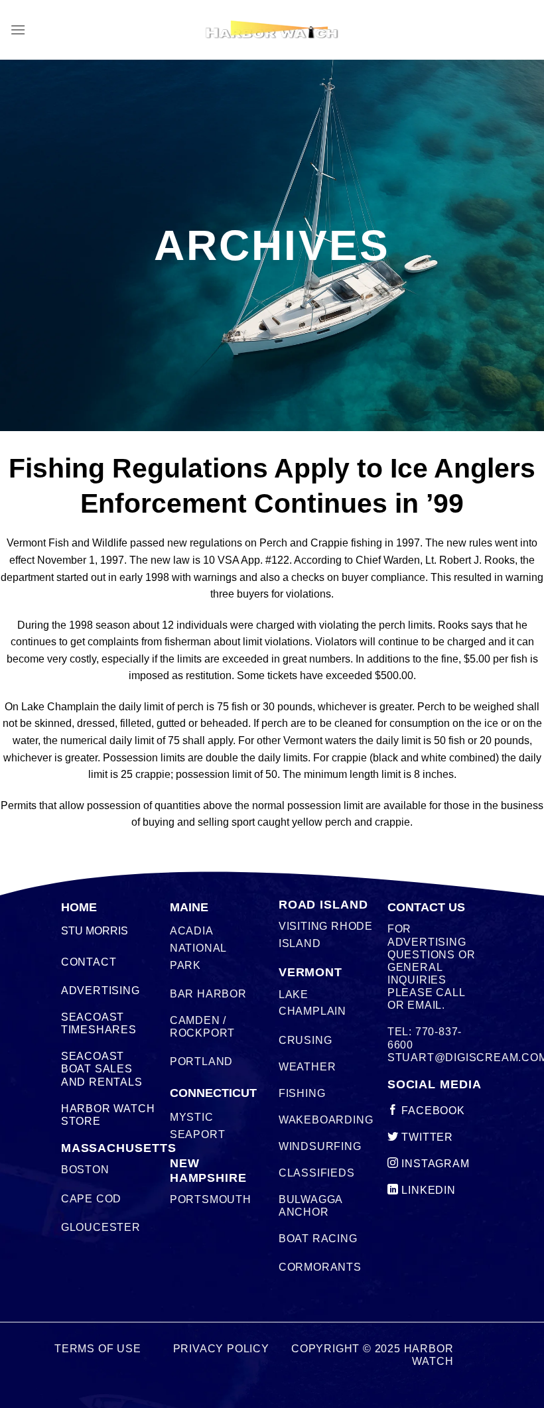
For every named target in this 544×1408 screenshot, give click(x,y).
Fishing (302, 1093)
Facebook (432, 1110)
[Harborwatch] (272, 30)
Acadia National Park (198, 947)
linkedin (427, 1190)
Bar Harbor (208, 993)
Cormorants (320, 1267)
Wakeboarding (326, 1119)
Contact (89, 962)
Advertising (100, 990)
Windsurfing (320, 1146)
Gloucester (101, 1227)
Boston (85, 1169)
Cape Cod (91, 1198)
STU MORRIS (94, 930)
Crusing (305, 1040)
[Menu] (18, 29)
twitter (426, 1137)
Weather (307, 1066)
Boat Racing (318, 1238)
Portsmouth (210, 1199)
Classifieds (317, 1173)
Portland (201, 1061)
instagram (434, 1163)
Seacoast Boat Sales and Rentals (102, 1069)
